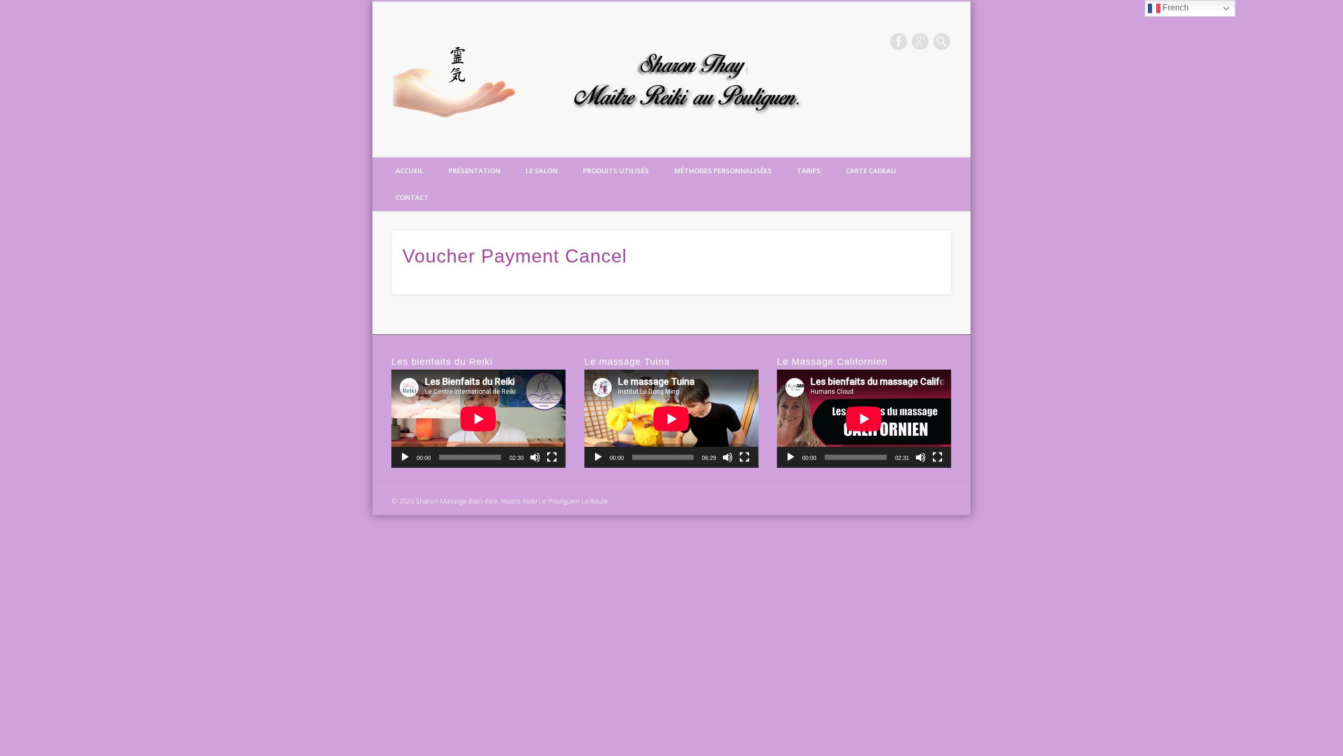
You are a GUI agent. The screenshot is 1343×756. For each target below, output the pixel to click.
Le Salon (542, 170)
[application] (478, 419)
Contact (412, 197)
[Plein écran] (552, 457)
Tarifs (808, 170)
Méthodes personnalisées (723, 170)
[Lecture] (405, 457)
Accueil (409, 170)
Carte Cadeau (871, 170)
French (1174, 7)
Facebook (898, 41)
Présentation (474, 170)
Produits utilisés (616, 170)
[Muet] (535, 457)
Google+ (920, 41)
